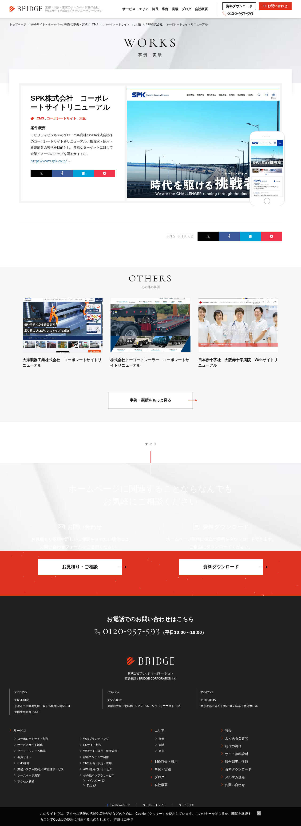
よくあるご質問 (236, 738)
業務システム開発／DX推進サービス (40, 769)
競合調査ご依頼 (236, 761)
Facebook (62, 173)
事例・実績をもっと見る (150, 400)
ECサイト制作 (92, 745)
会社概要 (201, 9)
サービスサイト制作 (30, 745)
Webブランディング (96, 738)
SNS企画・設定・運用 (97, 763)
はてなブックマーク (83, 173)
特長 (155, 9)
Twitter (41, 173)
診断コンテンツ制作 (96, 757)
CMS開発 (23, 763)
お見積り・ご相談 (80, 566)
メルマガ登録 (235, 777)
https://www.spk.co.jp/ (49, 161)
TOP (151, 444)
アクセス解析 (25, 781)
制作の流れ (233, 746)
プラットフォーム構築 (31, 751)
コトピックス (186, 805)
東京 (161, 751)
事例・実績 (170, 9)
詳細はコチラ (124, 819)
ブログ (186, 9)
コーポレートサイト (62, 118)
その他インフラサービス (98, 775)
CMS (41, 118)
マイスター (94, 780)
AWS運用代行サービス (97, 769)
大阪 (82, 118)
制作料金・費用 (166, 761)
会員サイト (24, 757)
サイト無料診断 (236, 754)
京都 (161, 738)
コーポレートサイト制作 (32, 738)
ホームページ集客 (28, 775)
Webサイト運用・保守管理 (100, 751)
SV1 (89, 785)
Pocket (104, 173)
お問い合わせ (235, 785)
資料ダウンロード (221, 566)
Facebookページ (120, 805)
